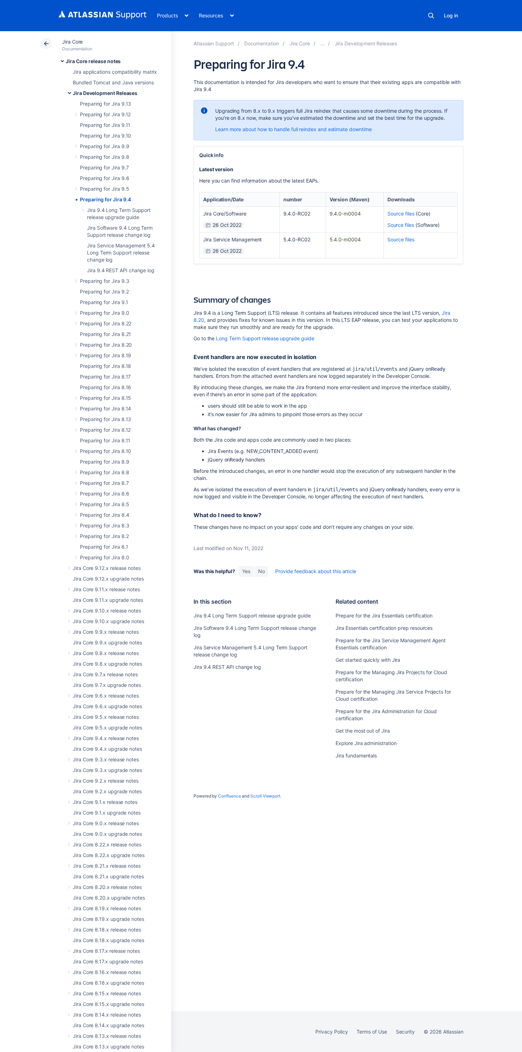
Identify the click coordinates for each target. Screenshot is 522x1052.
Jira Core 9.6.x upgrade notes (107, 706)
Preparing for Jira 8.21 (105, 334)
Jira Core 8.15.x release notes (107, 993)
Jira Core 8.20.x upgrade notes (109, 898)
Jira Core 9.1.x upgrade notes (107, 813)
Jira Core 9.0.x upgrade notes (107, 834)
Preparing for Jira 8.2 (104, 536)
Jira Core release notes (93, 61)
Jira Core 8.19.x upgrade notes (108, 919)
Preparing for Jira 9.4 (105, 199)
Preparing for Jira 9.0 (104, 313)
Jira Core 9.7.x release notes (105, 674)
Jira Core (72, 42)
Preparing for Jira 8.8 (104, 472)
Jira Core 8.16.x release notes (107, 972)
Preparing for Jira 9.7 (104, 167)
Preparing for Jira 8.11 (105, 440)
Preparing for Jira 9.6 (104, 178)
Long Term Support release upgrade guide (265, 338)
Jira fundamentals (356, 755)
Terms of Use (372, 1032)
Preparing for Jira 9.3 (104, 281)
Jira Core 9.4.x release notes (106, 738)
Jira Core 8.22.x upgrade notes (109, 855)
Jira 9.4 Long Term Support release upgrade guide (252, 615)
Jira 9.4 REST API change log (120, 270)
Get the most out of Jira (363, 731)
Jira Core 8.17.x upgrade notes (108, 961)
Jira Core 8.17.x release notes (106, 951)
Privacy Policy (331, 1032)
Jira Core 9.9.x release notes (106, 632)
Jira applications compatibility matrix (115, 72)
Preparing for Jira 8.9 (104, 462)
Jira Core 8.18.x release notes (107, 930)
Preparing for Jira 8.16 (105, 387)
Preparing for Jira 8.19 (105, 355)
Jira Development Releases (105, 93)
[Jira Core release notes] (322, 43)
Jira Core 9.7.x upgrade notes (107, 685)
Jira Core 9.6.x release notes (106, 696)
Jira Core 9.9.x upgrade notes (107, 642)
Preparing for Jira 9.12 (105, 114)
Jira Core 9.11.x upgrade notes (108, 600)
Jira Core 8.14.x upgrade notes (108, 1025)
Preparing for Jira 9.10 (105, 136)
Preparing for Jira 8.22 (105, 323)
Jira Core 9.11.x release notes (106, 589)
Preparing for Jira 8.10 (105, 451)
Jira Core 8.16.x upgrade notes (108, 983)
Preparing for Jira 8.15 (105, 398)
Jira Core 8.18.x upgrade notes (108, 940)
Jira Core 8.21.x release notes (107, 866)
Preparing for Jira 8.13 (105, 419)
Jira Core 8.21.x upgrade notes (108, 876)
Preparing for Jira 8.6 (104, 494)
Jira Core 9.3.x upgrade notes (107, 770)
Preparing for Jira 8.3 (104, 525)
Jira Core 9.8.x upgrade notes (107, 664)
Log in (451, 15)
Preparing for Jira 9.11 (105, 125)
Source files (400, 214)
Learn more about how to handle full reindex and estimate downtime (293, 129)
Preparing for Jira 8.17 (105, 377)
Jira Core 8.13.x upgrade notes (108, 1046)
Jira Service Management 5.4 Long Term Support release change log (121, 252)
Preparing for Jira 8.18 (105, 366)
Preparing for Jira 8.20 (106, 345)
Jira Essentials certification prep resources (384, 628)
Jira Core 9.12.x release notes (107, 568)
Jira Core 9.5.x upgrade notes (107, 727)
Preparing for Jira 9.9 (104, 146)
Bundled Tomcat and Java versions (113, 82)
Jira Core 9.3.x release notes (106, 759)
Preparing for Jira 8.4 (104, 515)
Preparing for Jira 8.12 (105, 430)
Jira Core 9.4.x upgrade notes (107, 749)
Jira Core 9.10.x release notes (107, 611)
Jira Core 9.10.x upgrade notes (108, 621)
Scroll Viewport (265, 796)
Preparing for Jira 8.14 (105, 408)
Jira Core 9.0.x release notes (106, 823)
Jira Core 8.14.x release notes (107, 1015)
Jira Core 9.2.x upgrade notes (107, 791)
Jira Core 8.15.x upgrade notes (108, 1004)
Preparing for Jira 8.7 (104, 483)
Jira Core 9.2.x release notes (105, 781)
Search (431, 15)
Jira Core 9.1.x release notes (105, 802)
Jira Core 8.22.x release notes (107, 844)
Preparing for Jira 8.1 (104, 547)
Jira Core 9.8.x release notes (106, 653)
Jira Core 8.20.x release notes (107, 887)
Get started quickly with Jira (368, 660)
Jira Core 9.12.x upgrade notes (108, 579)
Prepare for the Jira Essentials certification (384, 615)
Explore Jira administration (366, 743)
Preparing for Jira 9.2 (104, 292)
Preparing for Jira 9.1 (104, 302)
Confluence (229, 796)
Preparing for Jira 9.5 (104, 189)
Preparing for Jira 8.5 (104, 504)
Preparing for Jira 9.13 (105, 104)
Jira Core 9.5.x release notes (106, 717)
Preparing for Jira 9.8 (104, 157)
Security (405, 1032)
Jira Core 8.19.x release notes (107, 908)
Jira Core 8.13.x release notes (107, 1036)
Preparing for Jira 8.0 (104, 557)
